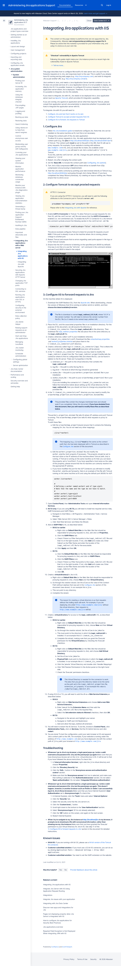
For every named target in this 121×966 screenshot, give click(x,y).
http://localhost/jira (91, 820)
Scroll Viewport (67, 947)
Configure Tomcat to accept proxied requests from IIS (68, 117)
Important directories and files (21, 234)
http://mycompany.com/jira (76, 79)
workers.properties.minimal (62, 341)
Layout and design (18, 46)
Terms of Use (82, 959)
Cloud (89, 21)
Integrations (47, 895)
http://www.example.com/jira (72, 610)
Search (102, 5)
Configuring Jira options (96, 163)
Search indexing (21, 124)
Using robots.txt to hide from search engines (21, 130)
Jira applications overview (53, 927)
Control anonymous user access (21, 138)
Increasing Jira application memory (21, 88)
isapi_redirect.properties (68, 332)
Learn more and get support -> (95, 13)
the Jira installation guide (62, 131)
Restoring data (21, 121)
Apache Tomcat (61, 98)
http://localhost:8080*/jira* (101, 141)
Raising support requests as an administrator (21, 330)
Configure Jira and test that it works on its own (66, 114)
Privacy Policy (68, 959)
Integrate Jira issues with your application (59, 899)
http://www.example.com (66, 739)
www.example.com (55, 148)
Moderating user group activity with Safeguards (21, 146)
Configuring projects (18, 53)
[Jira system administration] (67, 21)
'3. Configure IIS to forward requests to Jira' (64, 829)
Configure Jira (68, 446)
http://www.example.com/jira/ (89, 605)
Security (93, 959)
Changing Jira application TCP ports (21, 283)
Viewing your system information (20, 160)
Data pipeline (20, 229)
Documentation (65, 5)
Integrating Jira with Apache (22, 264)
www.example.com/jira (57, 150)
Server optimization (20, 365)
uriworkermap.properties (100, 339)
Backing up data (21, 117)
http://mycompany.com (84, 76)
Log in (108, 5)
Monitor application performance (20, 168)
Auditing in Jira (21, 225)
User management (18, 50)
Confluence (55, 947)
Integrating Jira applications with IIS (57, 885)
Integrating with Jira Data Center (55, 903)
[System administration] (72, 21)
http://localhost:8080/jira (79, 141)
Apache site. (85, 303)
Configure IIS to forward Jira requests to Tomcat (66, 120)
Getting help (15, 387)
